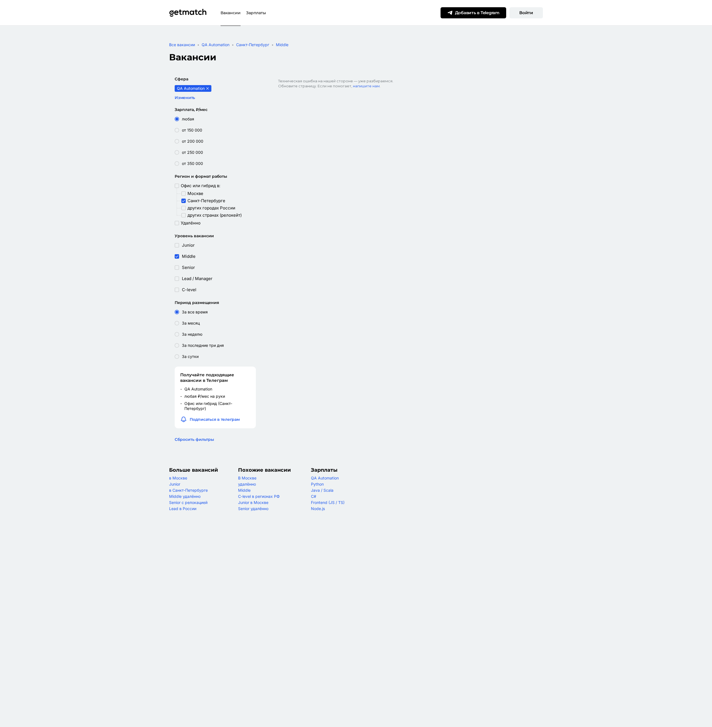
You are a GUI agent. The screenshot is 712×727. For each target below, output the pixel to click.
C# (313, 496)
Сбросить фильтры (194, 439)
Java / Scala (322, 490)
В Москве (247, 478)
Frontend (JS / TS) (328, 502)
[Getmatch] (187, 13)
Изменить (185, 97)
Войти (526, 12)
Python (317, 484)
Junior (174, 484)
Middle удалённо (185, 496)
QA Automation (215, 44)
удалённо (247, 484)
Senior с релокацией (188, 502)
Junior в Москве (253, 502)
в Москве (178, 478)
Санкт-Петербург (252, 44)
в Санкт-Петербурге (188, 490)
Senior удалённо (253, 508)
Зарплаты (256, 12)
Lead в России (182, 508)
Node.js (318, 508)
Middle (282, 44)
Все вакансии (182, 44)
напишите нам (366, 86)
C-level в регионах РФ (259, 496)
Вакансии (231, 12)
